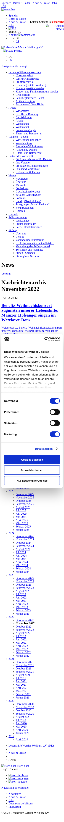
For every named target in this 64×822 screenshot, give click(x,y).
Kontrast (13, 34)
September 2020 (25, 713)
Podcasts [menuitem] (20, 197)
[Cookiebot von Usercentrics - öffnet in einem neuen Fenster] (45, 339)
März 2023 (22, 607)
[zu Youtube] (18, 781)
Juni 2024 (21, 555)
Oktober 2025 (23, 500)
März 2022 (22, 649)
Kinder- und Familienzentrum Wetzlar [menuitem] (37, 91)
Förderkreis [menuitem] (22, 188)
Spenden (6, 2)
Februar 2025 (23, 526)
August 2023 (23, 591)
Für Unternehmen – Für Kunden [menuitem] (34, 159)
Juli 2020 (21, 720)
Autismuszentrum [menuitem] (25, 101)
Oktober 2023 (23, 584)
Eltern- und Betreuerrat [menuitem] (28, 133)
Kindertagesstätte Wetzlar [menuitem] (30, 88)
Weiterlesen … (31, 331)
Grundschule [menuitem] (23, 94)
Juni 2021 (21, 681)
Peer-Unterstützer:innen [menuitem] (29, 227)
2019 (11, 736)
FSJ (3, 6)
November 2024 (25, 539)
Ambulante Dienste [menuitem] (26, 149)
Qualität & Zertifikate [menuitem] (28, 168)
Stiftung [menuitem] (13, 230)
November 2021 (25, 665)
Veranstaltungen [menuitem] (25, 207)
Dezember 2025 (25, 494)
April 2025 (22, 520)
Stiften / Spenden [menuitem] (25, 252)
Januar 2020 (22, 733)
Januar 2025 (22, 529)
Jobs (54, 2)
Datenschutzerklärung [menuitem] (21, 803)
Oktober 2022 (23, 626)
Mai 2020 (21, 726)
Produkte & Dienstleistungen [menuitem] (32, 165)
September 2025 (25, 503)
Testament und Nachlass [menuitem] (29, 249)
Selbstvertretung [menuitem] (18, 217)
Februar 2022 (23, 652)
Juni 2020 (21, 723)
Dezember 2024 (25, 536)
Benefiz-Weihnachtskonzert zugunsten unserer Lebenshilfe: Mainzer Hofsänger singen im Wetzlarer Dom (29, 312)
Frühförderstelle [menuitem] (24, 81)
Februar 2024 (23, 568)
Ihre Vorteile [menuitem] (23, 162)
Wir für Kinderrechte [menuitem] (27, 78)
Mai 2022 (21, 642)
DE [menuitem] (18, 38)
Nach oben (23, 765)
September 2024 (25, 545)
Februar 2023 (23, 610)
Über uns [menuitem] (21, 181)
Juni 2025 (21, 513)
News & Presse (41, 2)
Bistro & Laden (22, 2)
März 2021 (22, 691)
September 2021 (25, 671)
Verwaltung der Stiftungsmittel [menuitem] (33, 246)
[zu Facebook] (18, 775)
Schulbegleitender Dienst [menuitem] (30, 97)
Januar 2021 (22, 697)
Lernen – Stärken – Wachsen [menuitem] (25, 72)
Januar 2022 (22, 655)
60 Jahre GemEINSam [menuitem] (28, 194)
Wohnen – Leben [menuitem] (18, 136)
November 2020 (25, 707)
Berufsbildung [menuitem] (24, 117)
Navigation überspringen (15, 66)
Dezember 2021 (25, 662)
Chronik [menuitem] (20, 210)
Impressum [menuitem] (15, 806)
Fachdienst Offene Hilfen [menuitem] (30, 104)
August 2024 (23, 549)
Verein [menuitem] (12, 175)
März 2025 (22, 523)
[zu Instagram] (18, 778)
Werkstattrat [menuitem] (22, 127)
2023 (11, 574)
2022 (11, 616)
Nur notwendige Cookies (32, 480)
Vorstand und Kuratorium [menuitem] (30, 239)
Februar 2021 (23, 694)
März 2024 (22, 565)
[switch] (55, 412)
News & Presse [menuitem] (17, 797)
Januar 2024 (22, 571)
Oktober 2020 (23, 710)
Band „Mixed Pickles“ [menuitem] (28, 201)
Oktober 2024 (23, 542)
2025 (11, 491)
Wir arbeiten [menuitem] (22, 110)
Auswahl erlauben (32, 470)
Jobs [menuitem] (11, 800)
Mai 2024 (21, 558)
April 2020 (22, 729)
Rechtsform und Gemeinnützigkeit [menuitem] (35, 243)
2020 (11, 700)
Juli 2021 (21, 678)
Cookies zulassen (32, 459)
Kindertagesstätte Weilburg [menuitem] (31, 85)
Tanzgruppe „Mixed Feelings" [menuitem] (33, 204)
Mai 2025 (21, 516)
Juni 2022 (21, 639)
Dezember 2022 (25, 620)
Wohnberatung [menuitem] (24, 143)
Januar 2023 (22, 613)
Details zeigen (44, 448)
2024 (11, 532)
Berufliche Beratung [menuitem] (27, 114)
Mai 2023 (21, 600)
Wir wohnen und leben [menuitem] (28, 139)
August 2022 (23, 633)
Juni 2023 (21, 597)
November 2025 (25, 497)
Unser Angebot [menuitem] (24, 75)
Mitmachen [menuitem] (22, 185)
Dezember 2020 (25, 703)
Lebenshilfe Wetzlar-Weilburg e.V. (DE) (31, 745)
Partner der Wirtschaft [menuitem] (21, 156)
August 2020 (23, 716)
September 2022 (25, 629)
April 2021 (22, 687)
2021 (11, 658)
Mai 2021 (21, 684)
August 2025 (23, 507)
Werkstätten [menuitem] (22, 123)
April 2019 (22, 739)
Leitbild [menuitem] (20, 236)
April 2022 (22, 645)
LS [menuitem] (17, 41)
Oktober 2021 (23, 668)
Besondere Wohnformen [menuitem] (29, 146)
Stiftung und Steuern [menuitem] (27, 256)
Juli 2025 (21, 510)
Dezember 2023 (25, 578)
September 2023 (25, 587)
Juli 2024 (21, 552)
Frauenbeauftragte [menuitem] (26, 130)
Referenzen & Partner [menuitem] (28, 172)
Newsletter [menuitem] (22, 178)
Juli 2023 (21, 594)
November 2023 (25, 581)
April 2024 (22, 562)
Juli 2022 (21, 636)
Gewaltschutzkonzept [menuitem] (28, 191)
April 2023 (22, 603)
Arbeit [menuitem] (12, 107)
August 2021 (23, 674)
